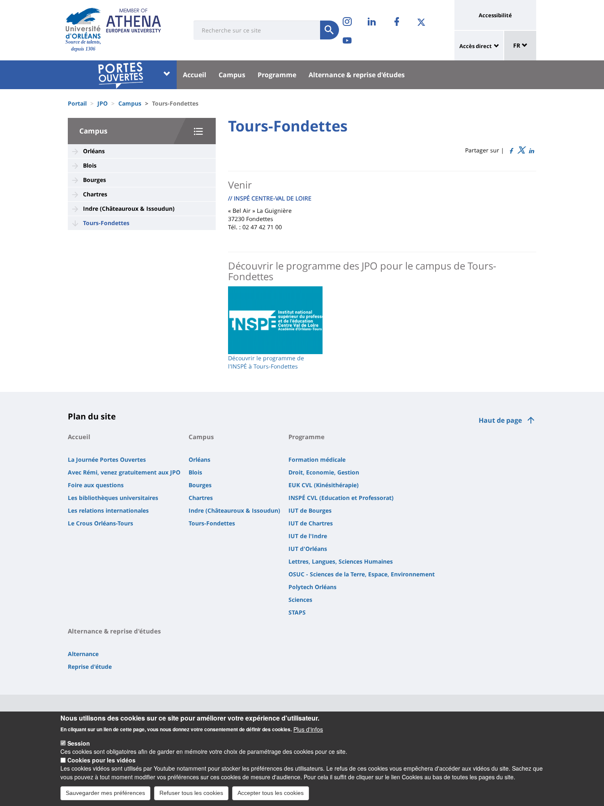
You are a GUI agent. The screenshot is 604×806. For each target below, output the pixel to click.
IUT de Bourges (310, 510)
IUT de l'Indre (307, 536)
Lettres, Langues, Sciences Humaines (340, 561)
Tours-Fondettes (106, 223)
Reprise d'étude (90, 666)
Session (78, 743)
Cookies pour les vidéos (101, 760)
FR (517, 45)
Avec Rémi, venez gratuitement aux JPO (124, 472)
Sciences (300, 599)
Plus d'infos (308, 729)
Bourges (94, 180)
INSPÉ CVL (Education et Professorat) (341, 498)
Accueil (194, 74)
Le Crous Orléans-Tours (100, 523)
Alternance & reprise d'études (357, 74)
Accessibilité (495, 15)
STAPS (297, 612)
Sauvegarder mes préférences (105, 793)
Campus (232, 74)
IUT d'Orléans (307, 549)
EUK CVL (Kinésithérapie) (323, 485)
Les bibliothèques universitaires (113, 498)
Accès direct (475, 46)
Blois (90, 165)
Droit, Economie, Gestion (323, 472)
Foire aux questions (96, 485)
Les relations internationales (108, 510)
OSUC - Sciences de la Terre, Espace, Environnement (361, 574)
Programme (277, 74)
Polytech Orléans (312, 587)
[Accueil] (83, 23)
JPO (102, 103)
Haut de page (500, 420)
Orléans (94, 151)
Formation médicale (317, 459)
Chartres (95, 194)
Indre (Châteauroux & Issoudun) (129, 208)
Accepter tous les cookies (270, 793)
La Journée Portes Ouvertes (107, 459)
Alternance (83, 654)
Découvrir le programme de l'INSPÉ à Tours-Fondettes (266, 362)
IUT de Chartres (310, 523)
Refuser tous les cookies (191, 793)
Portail (77, 103)
